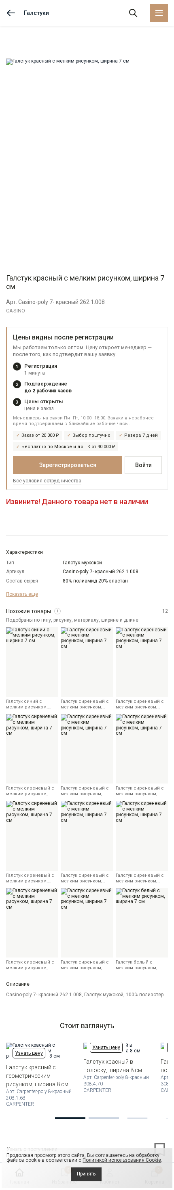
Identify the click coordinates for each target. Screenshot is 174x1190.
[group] (87, 158)
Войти (143, 465)
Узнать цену (29, 1053)
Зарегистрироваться (67, 465)
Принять (86, 1174)
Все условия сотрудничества (47, 481)
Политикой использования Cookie (122, 1160)
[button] (70, 1118)
